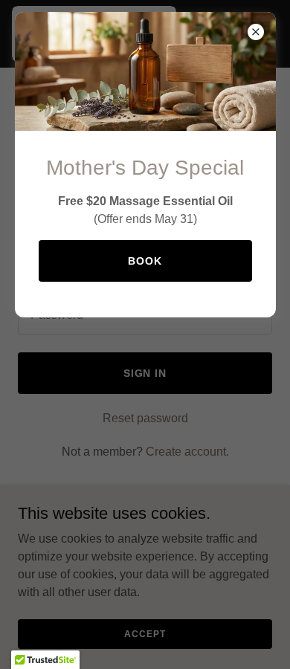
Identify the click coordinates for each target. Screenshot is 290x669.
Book (145, 261)
